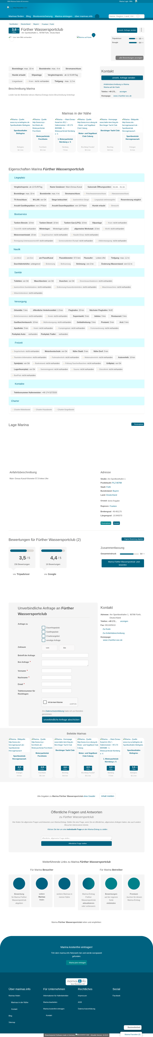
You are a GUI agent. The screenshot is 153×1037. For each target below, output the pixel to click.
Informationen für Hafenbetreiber (55, 996)
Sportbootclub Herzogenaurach (132, 137)
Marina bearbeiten (50, 1002)
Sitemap (12, 1022)
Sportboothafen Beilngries (20, 131)
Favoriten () (132, 1034)
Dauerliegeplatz (53, 628)
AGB (80, 1002)
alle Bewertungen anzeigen (130, 58)
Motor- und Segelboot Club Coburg (88, 134)
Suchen (142, 16)
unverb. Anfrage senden (127, 30)
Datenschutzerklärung (55, 711)
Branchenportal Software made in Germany (59, 1035)
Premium (139, 115)
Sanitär (18, 272)
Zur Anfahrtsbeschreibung (113, 633)
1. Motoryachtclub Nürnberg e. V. (65, 140)
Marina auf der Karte (111, 87)
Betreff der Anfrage (26, 655)
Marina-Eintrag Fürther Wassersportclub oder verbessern (89, 900)
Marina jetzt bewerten (124, 563)
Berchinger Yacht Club (110, 130)
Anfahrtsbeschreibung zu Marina (116, 84)
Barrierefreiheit (133, 1027)
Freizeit (18, 342)
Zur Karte (106, 629)
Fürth (108, 487)
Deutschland (111, 495)
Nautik (16, 249)
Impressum (82, 996)
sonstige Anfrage (53, 640)
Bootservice (20, 214)
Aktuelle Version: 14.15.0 (99, 1035)
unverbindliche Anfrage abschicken (62, 719)
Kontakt (116, 523)
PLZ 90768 (117, 483)
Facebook (116, 996)
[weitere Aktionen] (142, 30)
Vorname (22, 671)
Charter (15, 401)
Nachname (23, 678)
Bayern (116, 491)
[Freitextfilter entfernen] (137, 16)
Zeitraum (22, 647)
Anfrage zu (23, 624)
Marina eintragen (63, 16)
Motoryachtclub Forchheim (42, 137)
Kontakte (19, 383)
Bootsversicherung (43, 16)
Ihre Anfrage (23, 662)
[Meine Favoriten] (97, 16)
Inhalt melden (107, 796)
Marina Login (123, 1)
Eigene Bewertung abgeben (133, 539)
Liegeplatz (19, 177)
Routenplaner (138, 424)
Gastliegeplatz (52, 632)
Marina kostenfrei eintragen (53, 1009)
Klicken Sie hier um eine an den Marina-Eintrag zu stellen (77, 829)
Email (20, 684)
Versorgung (20, 301)
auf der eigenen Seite (111, 898)
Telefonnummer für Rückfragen (26, 692)
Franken (113, 506)
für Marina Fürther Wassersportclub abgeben (19, 898)
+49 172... (112, 92)
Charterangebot (53, 636)
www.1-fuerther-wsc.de (122, 96)
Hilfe (130, 1)
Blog (28, 16)
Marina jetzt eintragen (77, 963)
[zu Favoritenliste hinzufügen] (12, 39)
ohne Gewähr (89, 796)
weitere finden (41, 897)
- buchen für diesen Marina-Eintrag (134, 897)
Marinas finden (16, 16)
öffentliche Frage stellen (77, 843)
